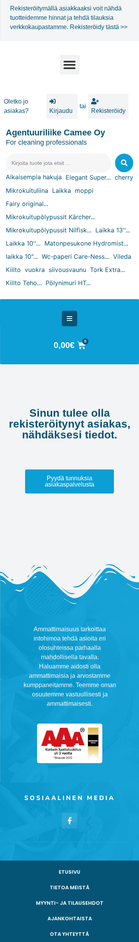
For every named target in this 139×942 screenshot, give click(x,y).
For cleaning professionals (46, 142)
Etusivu (69, 872)
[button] (70, 64)
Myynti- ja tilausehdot (69, 903)
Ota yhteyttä (69, 934)
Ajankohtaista (69, 918)
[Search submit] (124, 163)
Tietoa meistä (70, 887)
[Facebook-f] (69, 820)
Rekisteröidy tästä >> (98, 27)
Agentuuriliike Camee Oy (55, 132)
